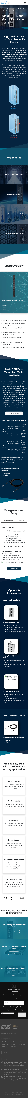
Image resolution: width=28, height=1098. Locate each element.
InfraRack (13, 1042)
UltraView (13, 1046)
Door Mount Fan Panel (10, 11)
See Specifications (14, 413)
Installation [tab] (21, 520)
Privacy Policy (19, 1094)
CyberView (5, 1046)
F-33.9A (4, 307)
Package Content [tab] (8, 520)
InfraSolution (5, 1044)
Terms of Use (10, 1094)
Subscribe (22, 1014)
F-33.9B (4, 309)
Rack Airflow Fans (20, 9)
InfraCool (13, 1044)
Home (3, 9)
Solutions (10, 9)
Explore (14, 931)
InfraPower (22, 1042)
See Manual (14, 568)
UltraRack (5, 1042)
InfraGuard (22, 1044)
